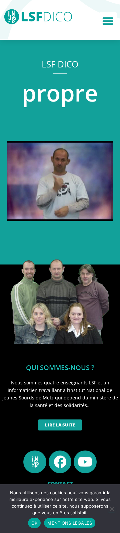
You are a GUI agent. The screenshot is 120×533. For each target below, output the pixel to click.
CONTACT (60, 484)
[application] (60, 181)
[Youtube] (85, 462)
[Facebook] (60, 462)
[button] (108, 21)
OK (34, 523)
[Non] (111, 508)
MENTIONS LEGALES (69, 523)
